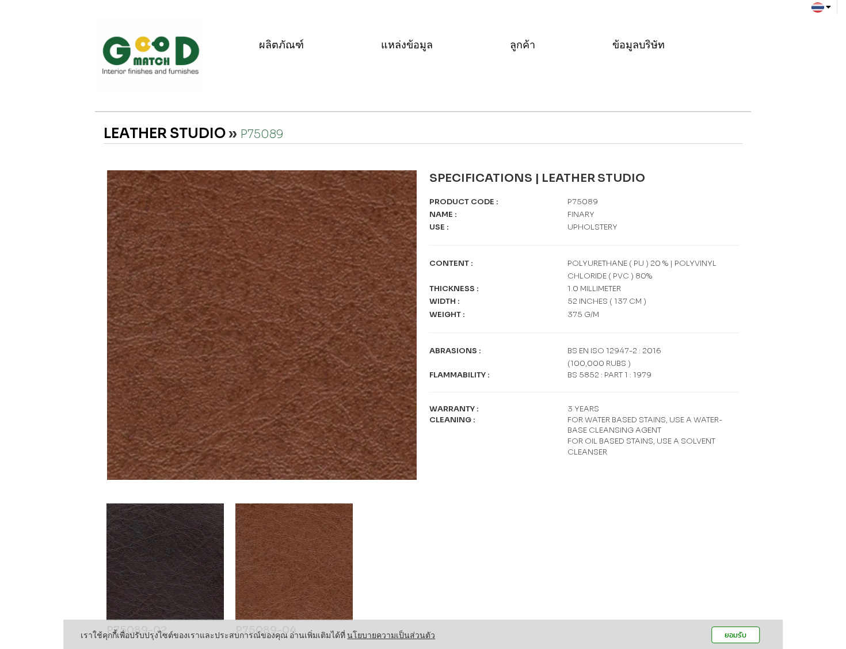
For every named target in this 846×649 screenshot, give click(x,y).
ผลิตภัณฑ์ (282, 45)
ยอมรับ (735, 634)
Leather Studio (165, 133)
